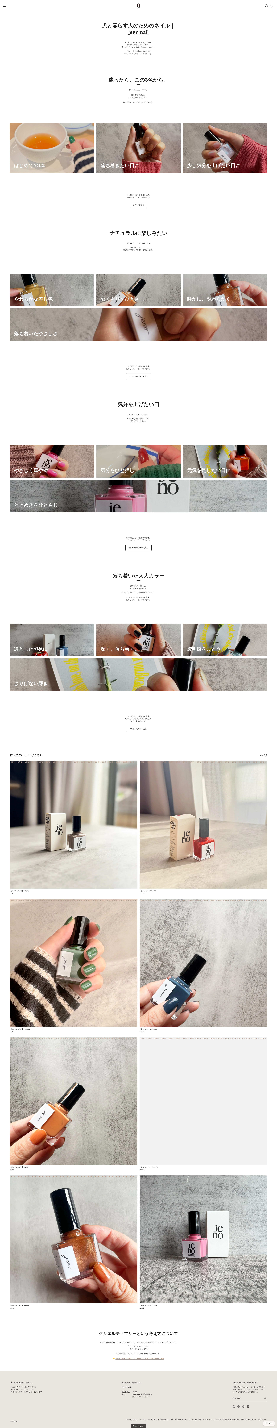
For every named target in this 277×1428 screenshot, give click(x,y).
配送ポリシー (262, 1419)
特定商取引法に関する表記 (231, 1419)
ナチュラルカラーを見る (138, 376)
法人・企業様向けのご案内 (179, 1419)
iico (17, 1421)
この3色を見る (138, 205)
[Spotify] (243, 1406)
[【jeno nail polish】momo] (203, 1239)
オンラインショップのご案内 (212, 1419)
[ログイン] (265, 1398)
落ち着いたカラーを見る (138, 729)
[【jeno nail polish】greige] (73, 825)
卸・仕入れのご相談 (195, 1419)
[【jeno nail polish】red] (203, 825)
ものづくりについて (139, 1419)
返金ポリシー (252, 1419)
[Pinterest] (238, 1406)
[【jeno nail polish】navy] (203, 963)
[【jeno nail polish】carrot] (73, 1101)
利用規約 (243, 1419)
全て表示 (263, 755)
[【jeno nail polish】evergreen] (73, 963)
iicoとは (129, 1419)
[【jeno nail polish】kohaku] (73, 1239)
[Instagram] (234, 1406)
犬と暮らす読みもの (162, 1419)
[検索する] (266, 6)
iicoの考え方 (151, 1419)
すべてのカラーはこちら (26, 755)
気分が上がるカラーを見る (138, 548)
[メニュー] (4, 5)
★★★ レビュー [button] (138, 1426)
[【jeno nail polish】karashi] (203, 1101)
